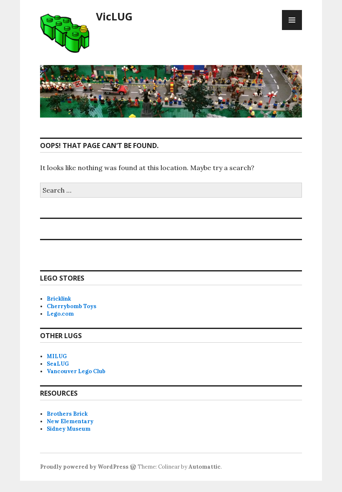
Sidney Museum (69, 428)
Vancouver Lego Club (76, 371)
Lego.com (60, 313)
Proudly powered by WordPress (84, 466)
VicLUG (114, 16)
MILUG (57, 356)
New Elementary (70, 421)
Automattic (205, 466)
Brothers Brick (67, 413)
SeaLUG (58, 363)
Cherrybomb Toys (71, 306)
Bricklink (59, 298)
